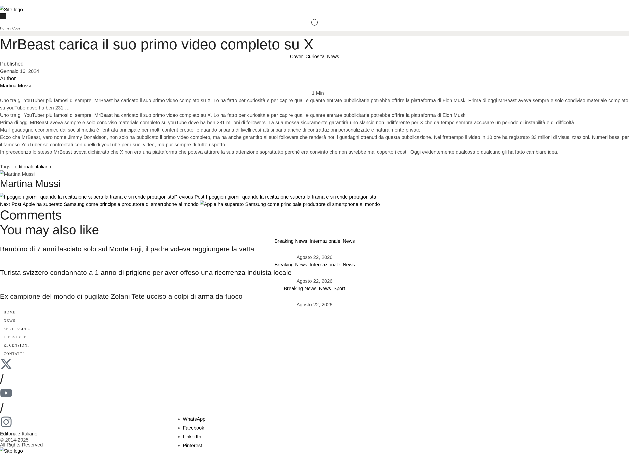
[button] (314, 3)
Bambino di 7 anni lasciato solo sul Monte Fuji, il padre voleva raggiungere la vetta (127, 249)
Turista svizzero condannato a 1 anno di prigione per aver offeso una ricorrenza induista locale (146, 272)
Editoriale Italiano (18, 433)
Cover (17, 28)
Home (4, 28)
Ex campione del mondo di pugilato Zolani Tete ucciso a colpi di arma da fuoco (121, 296)
